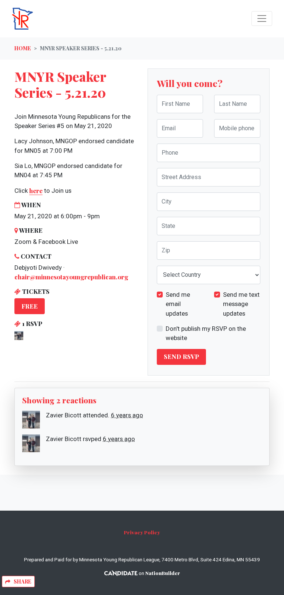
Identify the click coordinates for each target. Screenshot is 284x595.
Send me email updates (178, 304)
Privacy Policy (142, 532)
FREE (29, 306)
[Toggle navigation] (261, 18)
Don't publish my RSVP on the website (206, 333)
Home (22, 48)
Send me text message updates (241, 304)
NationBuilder (162, 572)
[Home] (67, 18)
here (36, 190)
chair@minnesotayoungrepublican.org (71, 277)
